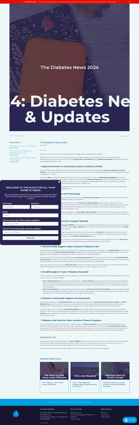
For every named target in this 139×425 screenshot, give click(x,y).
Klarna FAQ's (105, 417)
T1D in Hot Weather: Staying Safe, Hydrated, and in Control (85, 384)
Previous (122, 136)
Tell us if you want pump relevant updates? (22, 229)
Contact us (105, 415)
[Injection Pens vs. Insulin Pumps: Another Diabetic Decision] (115, 371)
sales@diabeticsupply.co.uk (49, 417)
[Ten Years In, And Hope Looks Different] (54, 371)
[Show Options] (56, 224)
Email (5, 212)
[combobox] (29, 224)
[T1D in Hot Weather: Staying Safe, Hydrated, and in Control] (85, 371)
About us (104, 413)
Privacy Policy (75, 419)
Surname (35, 203)
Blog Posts (19, 135)
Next (128, 136)
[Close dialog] (59, 182)
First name (7, 203)
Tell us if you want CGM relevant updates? (21, 220)
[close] (130, 2)
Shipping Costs (76, 413)
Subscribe (30, 238)
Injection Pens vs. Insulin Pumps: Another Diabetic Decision (114, 384)
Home (11, 135)
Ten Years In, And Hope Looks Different (22, 146)
